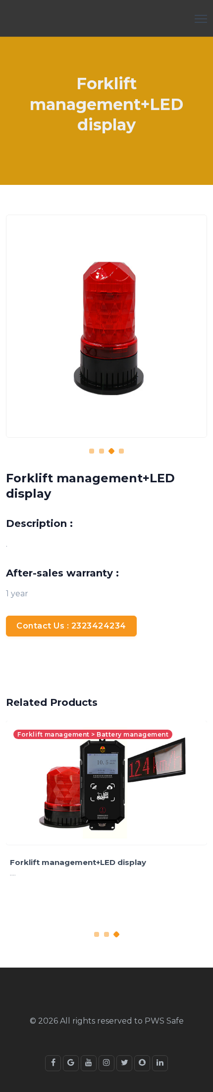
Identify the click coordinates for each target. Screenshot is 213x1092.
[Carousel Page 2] (101, 451)
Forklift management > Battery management (92, 734)
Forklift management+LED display (78, 862)
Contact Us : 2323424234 (71, 626)
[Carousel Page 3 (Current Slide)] (111, 451)
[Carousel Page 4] (121, 451)
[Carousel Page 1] (91, 451)
